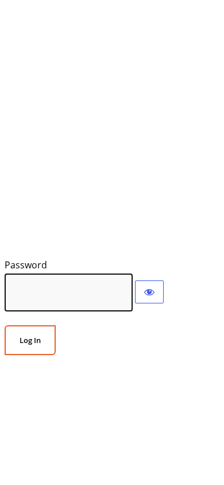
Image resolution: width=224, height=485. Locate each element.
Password (26, 265)
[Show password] (149, 291)
